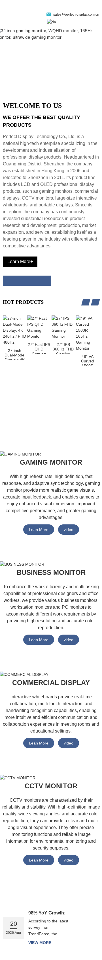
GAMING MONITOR (51, 462)
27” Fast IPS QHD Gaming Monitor (39, 348)
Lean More (38, 529)
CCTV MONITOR (51, 786)
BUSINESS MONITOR (51, 572)
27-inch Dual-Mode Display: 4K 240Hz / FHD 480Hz (14, 354)
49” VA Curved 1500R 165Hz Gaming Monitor (87, 360)
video (68, 529)
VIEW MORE (39, 942)
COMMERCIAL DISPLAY (51, 682)
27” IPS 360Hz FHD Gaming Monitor (63, 348)
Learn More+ (20, 261)
